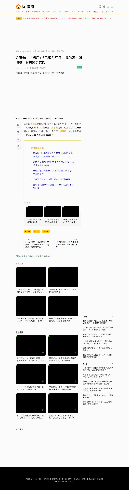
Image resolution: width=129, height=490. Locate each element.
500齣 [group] (80, 11)
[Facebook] (18, 124)
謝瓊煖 (63, 131)
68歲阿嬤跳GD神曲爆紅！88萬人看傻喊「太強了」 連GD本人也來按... (97, 342)
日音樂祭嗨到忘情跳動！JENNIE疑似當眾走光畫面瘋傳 (97, 356)
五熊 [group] (28, 11)
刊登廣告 (29, 479)
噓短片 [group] (96, 11)
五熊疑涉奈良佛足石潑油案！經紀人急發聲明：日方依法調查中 (97, 389)
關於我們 (92, 479)
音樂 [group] (67, 11)
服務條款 (55, 479)
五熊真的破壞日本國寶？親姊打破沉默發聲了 (97, 349)
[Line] (18, 131)
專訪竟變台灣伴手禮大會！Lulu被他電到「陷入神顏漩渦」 (97, 403)
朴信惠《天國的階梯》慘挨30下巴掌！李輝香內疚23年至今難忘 (98, 376)
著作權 (61, 479)
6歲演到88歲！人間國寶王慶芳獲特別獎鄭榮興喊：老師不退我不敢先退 (97, 382)
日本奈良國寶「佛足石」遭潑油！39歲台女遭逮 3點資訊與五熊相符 (98, 322)
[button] (104, 6)
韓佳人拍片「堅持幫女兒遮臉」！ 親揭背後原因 (98, 396)
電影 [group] (54, 11)
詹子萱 (54, 127)
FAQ (35, 479)
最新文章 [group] (19, 11)
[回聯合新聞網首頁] (18, 6)
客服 (39, 479)
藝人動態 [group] (46, 11)
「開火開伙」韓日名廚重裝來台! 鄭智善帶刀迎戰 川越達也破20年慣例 (98, 369)
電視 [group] (61, 11)
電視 (23, 51)
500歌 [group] (88, 11)
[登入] (108, 6)
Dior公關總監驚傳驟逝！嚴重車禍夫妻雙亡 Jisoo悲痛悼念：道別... (98, 329)
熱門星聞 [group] (36, 11)
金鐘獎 (33, 123)
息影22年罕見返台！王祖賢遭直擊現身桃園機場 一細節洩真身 (98, 335)
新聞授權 (46, 479)
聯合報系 (77, 479)
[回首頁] (28, 6)
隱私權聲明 (68, 479)
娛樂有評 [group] (105, 11)
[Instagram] (100, 6)
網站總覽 (100, 479)
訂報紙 (84, 479)
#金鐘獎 (27, 202)
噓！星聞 (18, 51)
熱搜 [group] (73, 11)
